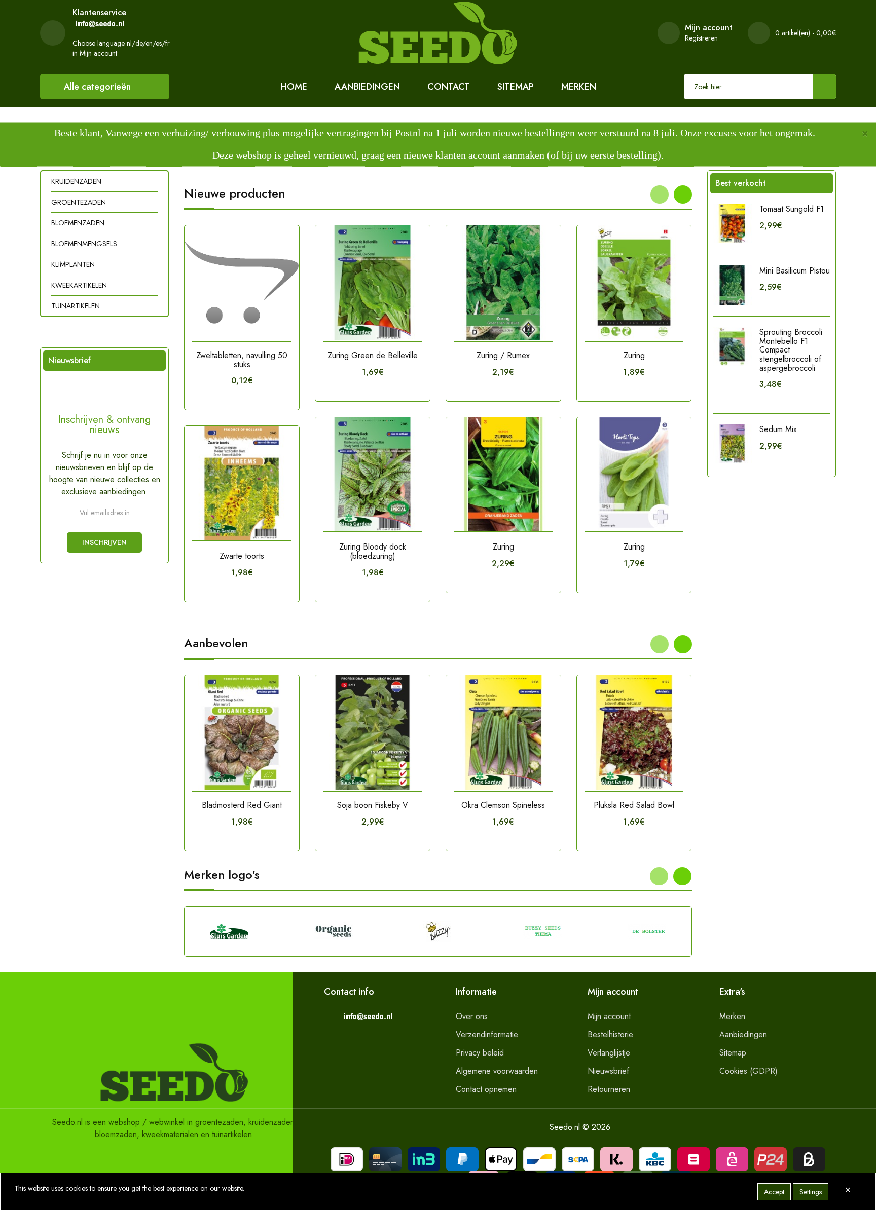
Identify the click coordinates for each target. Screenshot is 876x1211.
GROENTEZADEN (78, 202)
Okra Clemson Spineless (503, 805)
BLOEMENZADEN (77, 223)
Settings (810, 1192)
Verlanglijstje (609, 1053)
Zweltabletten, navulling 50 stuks (241, 359)
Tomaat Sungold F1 (791, 209)
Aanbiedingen (367, 87)
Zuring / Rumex (503, 355)
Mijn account (609, 1016)
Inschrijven (104, 542)
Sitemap (515, 87)
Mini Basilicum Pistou (794, 271)
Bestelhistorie (610, 1034)
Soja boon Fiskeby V (372, 805)
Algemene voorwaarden (497, 1071)
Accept (774, 1192)
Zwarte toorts (242, 556)
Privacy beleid (480, 1053)
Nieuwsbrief (608, 1071)
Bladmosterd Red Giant (242, 805)
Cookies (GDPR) (748, 1071)
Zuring (503, 547)
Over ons (472, 1016)
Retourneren (609, 1089)
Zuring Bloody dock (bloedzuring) (372, 551)
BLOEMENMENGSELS (84, 244)
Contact (448, 87)
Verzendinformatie (487, 1034)
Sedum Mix (778, 429)
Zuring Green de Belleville (372, 355)
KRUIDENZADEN (76, 181)
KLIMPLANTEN (73, 264)
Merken (578, 87)
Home (293, 87)
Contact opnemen (486, 1089)
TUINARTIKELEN (75, 306)
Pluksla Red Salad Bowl (634, 805)
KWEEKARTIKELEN (79, 285)
